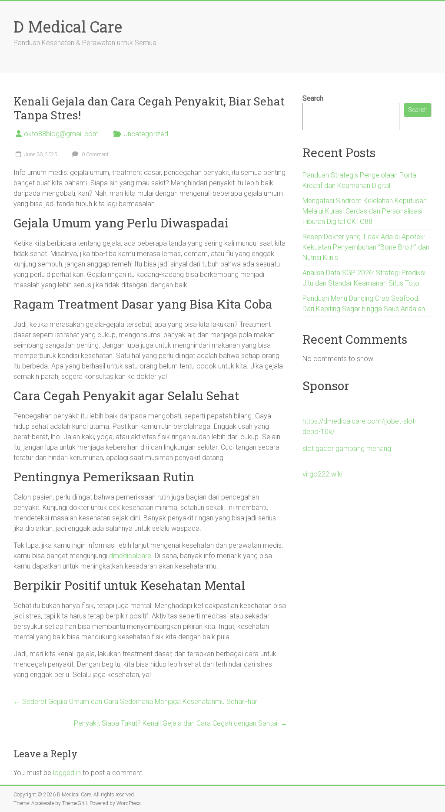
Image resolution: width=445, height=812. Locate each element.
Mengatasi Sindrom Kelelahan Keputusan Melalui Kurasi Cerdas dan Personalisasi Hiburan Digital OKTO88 (364, 211)
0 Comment (94, 154)
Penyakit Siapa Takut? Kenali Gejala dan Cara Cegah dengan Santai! (180, 723)
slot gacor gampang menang (346, 448)
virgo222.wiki (322, 474)
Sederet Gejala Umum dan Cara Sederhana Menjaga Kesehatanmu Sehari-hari (136, 701)
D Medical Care (67, 26)
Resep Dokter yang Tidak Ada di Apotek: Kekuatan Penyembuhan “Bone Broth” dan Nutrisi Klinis (365, 247)
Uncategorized (145, 134)
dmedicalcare (130, 556)
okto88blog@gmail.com (61, 134)
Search (312, 98)
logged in (67, 773)
